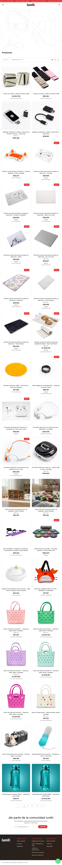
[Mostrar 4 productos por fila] (58, 60)
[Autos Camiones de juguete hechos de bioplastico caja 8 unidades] (46, 493)
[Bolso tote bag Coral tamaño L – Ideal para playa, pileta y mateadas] (16, 612)
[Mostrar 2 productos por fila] (52, 60)
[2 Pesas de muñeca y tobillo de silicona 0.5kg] (16, 77)
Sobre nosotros (21, 841)
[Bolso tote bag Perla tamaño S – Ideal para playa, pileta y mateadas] (16, 696)
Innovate (26, 862)
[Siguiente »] (43, 805)
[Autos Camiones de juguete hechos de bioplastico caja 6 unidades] (16, 493)
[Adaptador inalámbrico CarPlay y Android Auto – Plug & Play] (46, 116)
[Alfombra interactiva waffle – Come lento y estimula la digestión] (16, 369)
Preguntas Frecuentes (38, 841)
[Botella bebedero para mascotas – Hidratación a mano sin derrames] (46, 738)
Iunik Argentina (6, 862)
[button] (8, 838)
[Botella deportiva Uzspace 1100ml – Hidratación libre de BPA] (16, 778)
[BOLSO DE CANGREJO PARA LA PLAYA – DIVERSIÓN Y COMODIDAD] (46, 572)
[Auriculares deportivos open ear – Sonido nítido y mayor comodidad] (46, 451)
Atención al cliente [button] (37, 838)
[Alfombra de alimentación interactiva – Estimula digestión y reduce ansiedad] (16, 155)
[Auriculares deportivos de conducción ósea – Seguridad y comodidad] (46, 411)
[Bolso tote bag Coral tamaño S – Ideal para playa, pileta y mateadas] (46, 612)
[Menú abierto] (4, 4)
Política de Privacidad (38, 852)
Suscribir (43, 826)
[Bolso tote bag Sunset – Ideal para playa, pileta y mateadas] (46, 696)
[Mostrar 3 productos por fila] (55, 60)
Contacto (19, 843)
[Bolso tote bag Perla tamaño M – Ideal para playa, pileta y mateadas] (46, 654)
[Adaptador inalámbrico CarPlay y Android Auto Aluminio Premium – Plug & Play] (16, 116)
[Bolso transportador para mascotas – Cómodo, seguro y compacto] (16, 738)
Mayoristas (20, 846)
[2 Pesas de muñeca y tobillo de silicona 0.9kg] (46, 77)
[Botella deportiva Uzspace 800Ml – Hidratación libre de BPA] (46, 778)
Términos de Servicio (37, 855)
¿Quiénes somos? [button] (21, 838)
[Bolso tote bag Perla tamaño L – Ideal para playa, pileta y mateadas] (16, 654)
